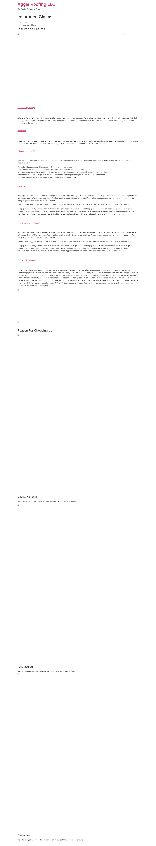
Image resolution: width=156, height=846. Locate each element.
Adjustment (22, 186)
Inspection (22, 131)
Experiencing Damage (26, 108)
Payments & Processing (27, 260)
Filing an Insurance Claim (27, 151)
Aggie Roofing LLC (36, 4)
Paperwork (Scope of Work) (29, 223)
